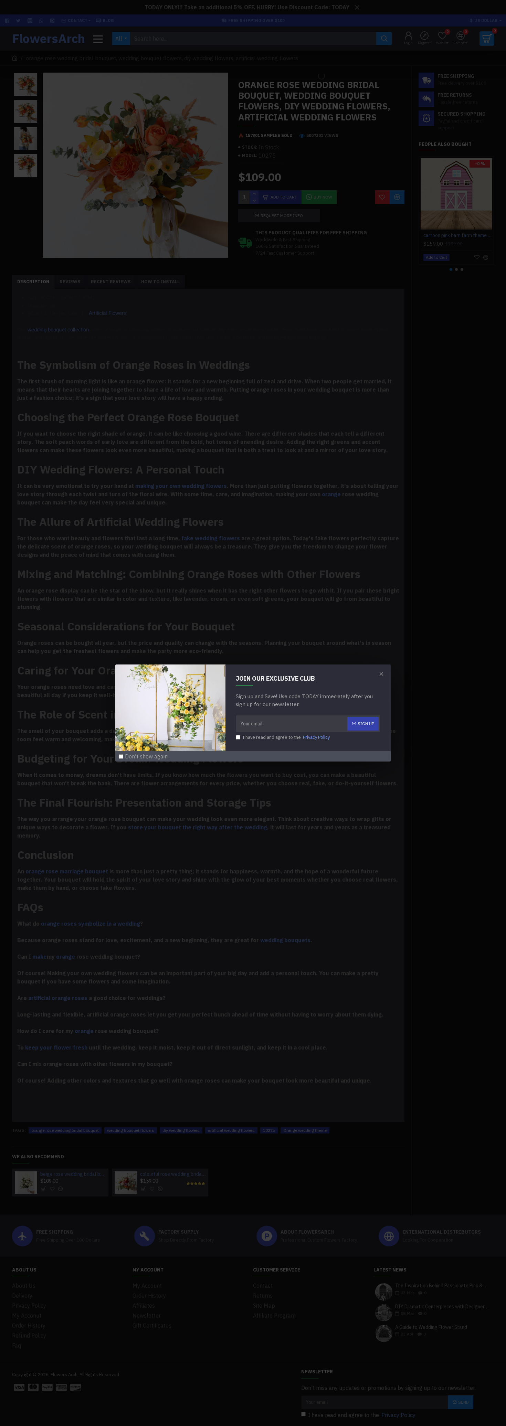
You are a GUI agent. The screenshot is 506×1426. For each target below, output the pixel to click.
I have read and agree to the (286, 737)
